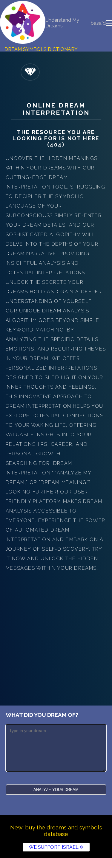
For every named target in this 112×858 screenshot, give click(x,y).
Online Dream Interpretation (56, 109)
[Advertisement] (56, 632)
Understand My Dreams (62, 23)
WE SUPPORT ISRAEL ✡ (56, 847)
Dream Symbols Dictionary (41, 49)
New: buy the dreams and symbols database (56, 830)
